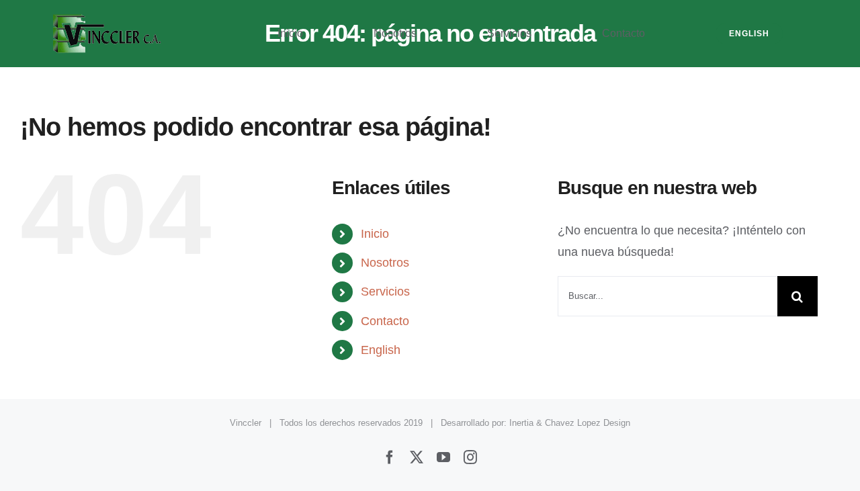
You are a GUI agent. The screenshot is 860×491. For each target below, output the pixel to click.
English (380, 350)
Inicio (375, 233)
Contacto (385, 321)
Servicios (385, 291)
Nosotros (385, 262)
